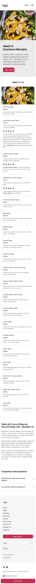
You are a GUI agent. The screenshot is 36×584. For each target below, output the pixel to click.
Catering (6, 518)
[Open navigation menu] (32, 5)
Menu (27, 5)
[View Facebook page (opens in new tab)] (4, 572)
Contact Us (7, 532)
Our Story (6, 521)
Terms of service (8, 559)
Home (5, 512)
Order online (8, 70)
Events (5, 523)
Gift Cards (6, 529)
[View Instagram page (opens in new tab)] (7, 572)
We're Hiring (7, 526)
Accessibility (6, 562)
